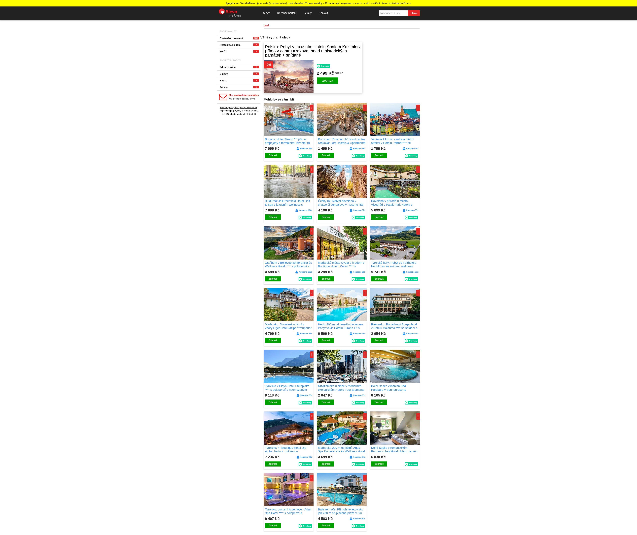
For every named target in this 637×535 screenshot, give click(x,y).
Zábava (238, 87)
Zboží (238, 51)
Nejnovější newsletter (246, 107)
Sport (238, 80)
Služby (238, 73)
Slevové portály (227, 107)
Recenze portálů (286, 13)
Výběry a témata (242, 110)
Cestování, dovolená (239, 38)
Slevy (266, 13)
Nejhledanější (226, 110)
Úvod (266, 25)
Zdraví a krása (238, 67)
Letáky (308, 13)
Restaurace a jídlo (238, 44)
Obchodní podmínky (237, 114)
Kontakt (323, 13)
